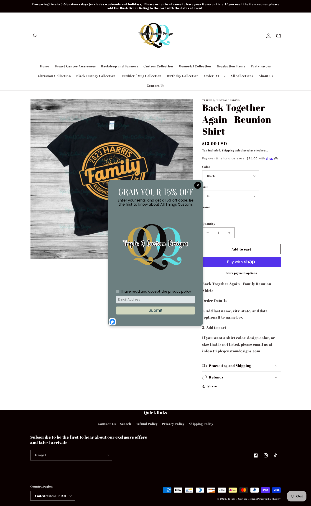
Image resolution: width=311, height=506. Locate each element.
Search (125, 424)
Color (206, 167)
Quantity (208, 224)
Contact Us (107, 424)
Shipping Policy (201, 424)
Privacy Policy (173, 424)
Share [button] (212, 386)
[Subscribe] (107, 455)
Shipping (228, 150)
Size (205, 187)
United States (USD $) (50, 496)
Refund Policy (146, 424)
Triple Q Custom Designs (242, 498)
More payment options (241, 273)
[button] (35, 36)
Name (206, 207)
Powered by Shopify (269, 498)
